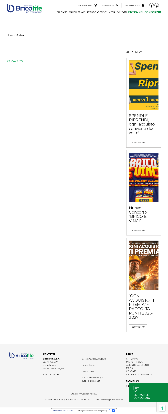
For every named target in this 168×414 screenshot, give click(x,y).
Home (10, 35)
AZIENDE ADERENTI (97, 12)
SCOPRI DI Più (138, 142)
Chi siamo (62, 12)
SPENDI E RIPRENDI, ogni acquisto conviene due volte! (142, 124)
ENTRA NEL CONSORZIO (144, 12)
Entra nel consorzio (142, 396)
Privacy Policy (88, 365)
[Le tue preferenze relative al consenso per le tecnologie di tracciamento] (162, 408)
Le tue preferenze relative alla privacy (92, 411)
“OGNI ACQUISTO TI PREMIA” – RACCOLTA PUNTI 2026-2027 (141, 307)
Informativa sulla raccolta (63, 411)
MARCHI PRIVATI (77, 12)
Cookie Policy (88, 371)
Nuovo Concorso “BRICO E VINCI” (138, 214)
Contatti (122, 12)
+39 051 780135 (52, 374)
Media (112, 12)
